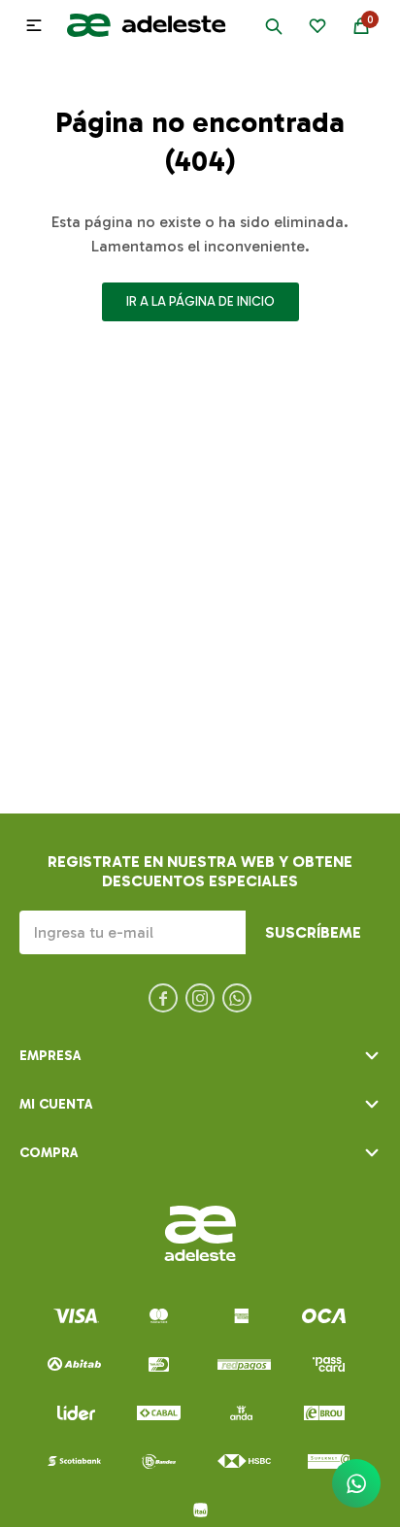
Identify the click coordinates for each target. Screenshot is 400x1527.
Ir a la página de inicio (200, 301)
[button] (273, 25)
